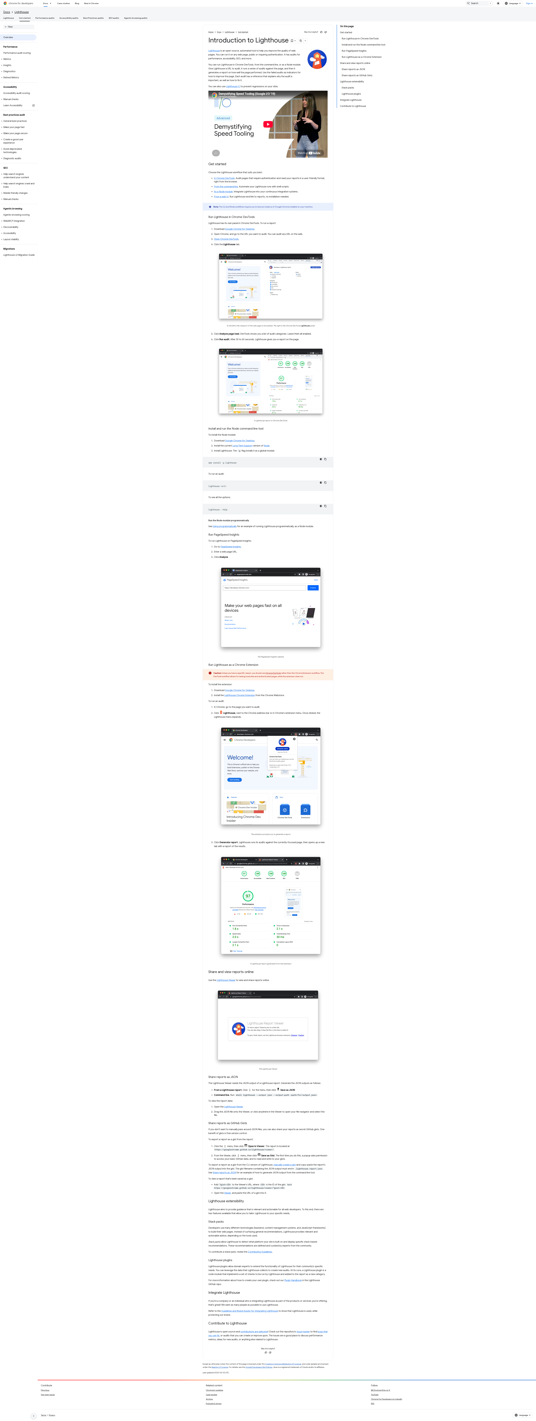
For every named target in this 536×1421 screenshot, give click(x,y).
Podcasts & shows (213, 1403)
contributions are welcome (254, 1331)
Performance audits (44, 18)
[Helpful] (321, 32)
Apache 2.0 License (220, 1367)
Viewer (227, 1193)
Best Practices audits (93, 18)
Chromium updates (214, 1390)
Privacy (52, 1415)
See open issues (48, 1394)
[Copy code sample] (325, 459)
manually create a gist (285, 1164)
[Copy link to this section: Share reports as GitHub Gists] (250, 1123)
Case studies (63, 3)
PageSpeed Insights (231, 546)
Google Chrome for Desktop (239, 229)
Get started (24, 18)
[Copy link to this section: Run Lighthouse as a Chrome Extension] (261, 665)
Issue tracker (303, 1331)
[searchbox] (18, 27)
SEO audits (114, 18)
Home (210, 32)
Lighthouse (22, 12)
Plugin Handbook (293, 1280)
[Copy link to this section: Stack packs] (226, 1222)
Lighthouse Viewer (226, 980)
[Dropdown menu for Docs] (51, 3)
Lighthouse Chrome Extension (239, 695)
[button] (18, 59)
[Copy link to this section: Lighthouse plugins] (235, 1260)
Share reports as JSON (224, 1172)
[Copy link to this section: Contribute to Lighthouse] (249, 1323)
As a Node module (223, 191)
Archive (209, 1399)
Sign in (529, 3)
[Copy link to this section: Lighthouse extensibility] (246, 1201)
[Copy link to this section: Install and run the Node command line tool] (266, 429)
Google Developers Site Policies (259, 1367)
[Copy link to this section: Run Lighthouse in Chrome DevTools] (257, 217)
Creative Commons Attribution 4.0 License (283, 1364)
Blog (77, 3)
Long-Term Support (242, 445)
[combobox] (479, 3)
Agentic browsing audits (135, 18)
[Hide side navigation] (33, 1416)
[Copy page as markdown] (300, 40)
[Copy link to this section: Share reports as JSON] (241, 1077)
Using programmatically (225, 526)
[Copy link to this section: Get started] (229, 164)
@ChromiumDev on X (380, 1390)
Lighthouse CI (233, 86)
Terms (43, 1415)
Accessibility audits (68, 18)
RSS (372, 1403)
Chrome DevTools (273, 673)
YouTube (374, 1394)
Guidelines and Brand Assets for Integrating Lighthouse (249, 1311)
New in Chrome (91, 3)
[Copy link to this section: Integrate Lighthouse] (243, 1293)
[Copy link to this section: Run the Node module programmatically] (252, 520)
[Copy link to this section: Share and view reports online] (256, 972)
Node (266, 445)
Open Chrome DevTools (226, 239)
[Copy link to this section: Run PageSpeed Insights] (242, 535)
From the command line (226, 186)
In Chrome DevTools (224, 178)
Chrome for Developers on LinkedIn (386, 1399)
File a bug (45, 1390)
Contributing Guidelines (260, 1252)
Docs (45, 3)
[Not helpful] (325, 32)
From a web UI (221, 196)
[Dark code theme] (321, 459)
